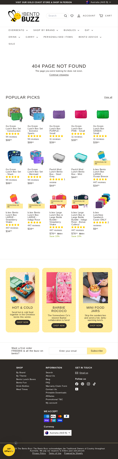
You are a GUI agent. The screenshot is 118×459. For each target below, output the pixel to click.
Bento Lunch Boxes (26, 379)
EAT (88, 30)
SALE (12, 44)
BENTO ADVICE (89, 37)
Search (49, 372)
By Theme (21, 376)
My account (51, 403)
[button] (12, 133)
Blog (48, 379)
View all (108, 97)
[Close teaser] (15, 443)
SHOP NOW (22, 322)
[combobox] (57, 15)
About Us (50, 376)
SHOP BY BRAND (44, 30)
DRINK (13, 37)
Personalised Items (58, 37)
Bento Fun (21, 382)
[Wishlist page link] (72, 15)
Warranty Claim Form (56, 386)
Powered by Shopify (73, 453)
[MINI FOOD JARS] (95, 287)
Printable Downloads (56, 392)
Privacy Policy (39, 453)
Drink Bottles (22, 386)
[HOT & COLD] (22, 287)
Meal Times (22, 389)
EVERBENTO (17, 30)
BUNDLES (70, 30)
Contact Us (51, 389)
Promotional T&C (54, 399)
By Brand (20, 372)
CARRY (31, 37)
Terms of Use (55, 453)
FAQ (48, 382)
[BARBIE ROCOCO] (58, 287)
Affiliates (50, 396)
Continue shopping (59, 75)
